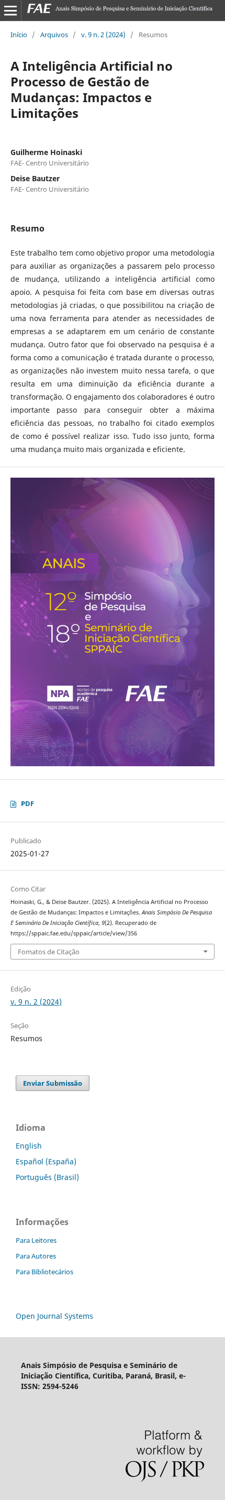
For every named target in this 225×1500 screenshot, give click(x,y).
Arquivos (54, 34)
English (29, 1146)
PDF (27, 803)
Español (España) (46, 1161)
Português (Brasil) (47, 1177)
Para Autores (36, 1256)
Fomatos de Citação (49, 951)
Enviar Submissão (52, 1083)
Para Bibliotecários (44, 1271)
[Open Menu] (10, 10)
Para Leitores (36, 1240)
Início (18, 34)
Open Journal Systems (54, 1316)
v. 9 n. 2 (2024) (103, 34)
